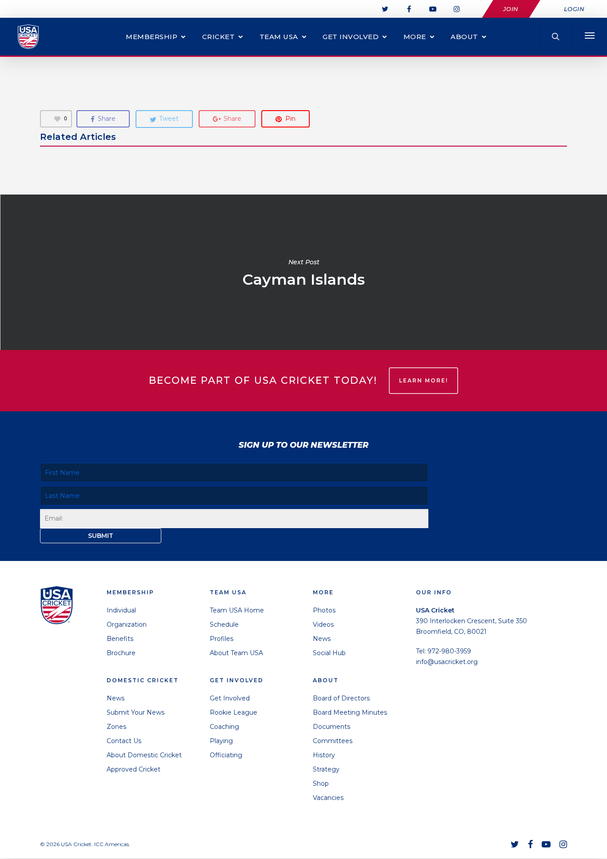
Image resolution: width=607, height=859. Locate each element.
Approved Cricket (133, 769)
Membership (151, 36)
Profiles (221, 639)
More (414, 36)
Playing (221, 741)
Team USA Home (237, 610)
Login (574, 8)
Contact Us (124, 741)
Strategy (326, 769)
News (115, 698)
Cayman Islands (303, 272)
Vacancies (328, 798)
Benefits (120, 639)
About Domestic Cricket (144, 755)
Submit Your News (135, 712)
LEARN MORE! (423, 380)
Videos (323, 624)
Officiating (226, 755)
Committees (332, 741)
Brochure (121, 653)
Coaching (224, 727)
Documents (331, 727)
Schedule (224, 624)
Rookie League (233, 712)
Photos (324, 610)
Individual (121, 610)
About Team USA (236, 653)
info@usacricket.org (447, 662)
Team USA (279, 36)
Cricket (218, 36)
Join (511, 8)
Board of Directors (341, 698)
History (324, 755)
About (464, 36)
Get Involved (351, 36)
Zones (116, 727)
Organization (127, 624)
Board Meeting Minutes (350, 712)
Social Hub (329, 653)
